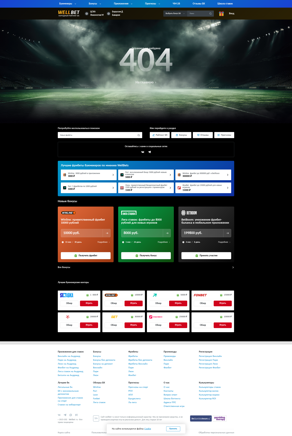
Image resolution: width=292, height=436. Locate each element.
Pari (95, 391)
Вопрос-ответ (170, 395)
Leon (95, 395)
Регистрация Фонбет (209, 367)
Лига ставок (99, 402)
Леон (95, 375)
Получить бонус (148, 255)
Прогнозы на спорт (138, 387)
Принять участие (208, 255)
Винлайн (97, 367)
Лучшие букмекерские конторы (73, 282)
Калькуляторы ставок (210, 387)
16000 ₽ (94, 295)
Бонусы (97, 356)
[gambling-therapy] (219, 418)
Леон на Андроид (67, 364)
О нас (167, 387)
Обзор (69, 303)
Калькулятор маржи (209, 395)
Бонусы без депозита (104, 360)
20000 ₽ (94, 317)
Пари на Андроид (67, 360)
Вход (231, 13)
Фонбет (132, 375)
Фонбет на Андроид (68, 367)
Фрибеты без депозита (140, 360)
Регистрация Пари (208, 360)
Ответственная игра (174, 406)
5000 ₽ (184, 295)
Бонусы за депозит (103, 364)
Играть (89, 303)
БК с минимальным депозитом (68, 392)
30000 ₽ (139, 317)
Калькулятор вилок (208, 391)
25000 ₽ (183, 317)
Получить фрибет (88, 255)
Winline (97, 387)
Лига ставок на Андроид (70, 371)
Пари (95, 371)
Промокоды (170, 356)
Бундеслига (134, 398)
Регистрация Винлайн (210, 356)
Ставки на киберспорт (69, 405)
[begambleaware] (201, 418)
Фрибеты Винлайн (138, 364)
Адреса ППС (170, 402)
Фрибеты (133, 356)
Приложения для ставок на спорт (70, 399)
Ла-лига (132, 402)
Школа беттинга (172, 398)
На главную (145, 82)
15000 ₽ (228, 295)
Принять (173, 429)
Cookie (147, 429)
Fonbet (96, 398)
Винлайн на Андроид (69, 356)
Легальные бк (65, 387)
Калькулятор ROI (207, 398)
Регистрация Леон (208, 364)
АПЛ (130, 395)
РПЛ (130, 391)
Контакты (168, 391)
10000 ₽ (139, 295)
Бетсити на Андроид (68, 375)
